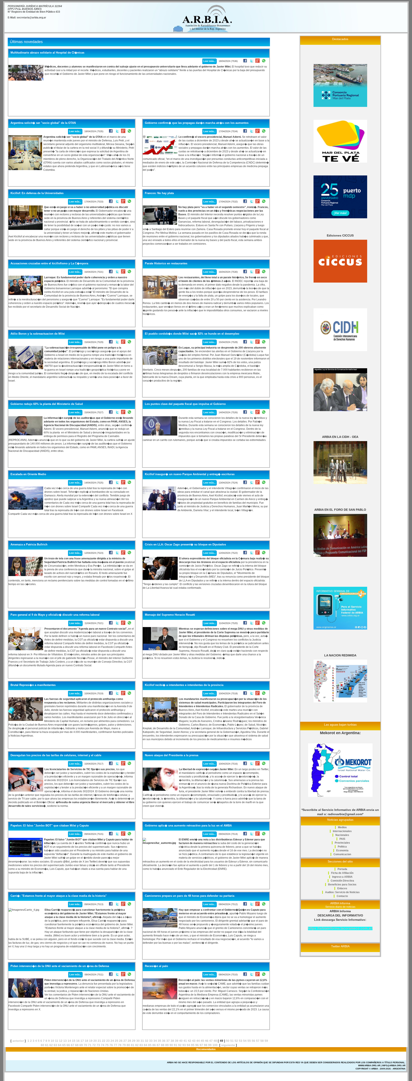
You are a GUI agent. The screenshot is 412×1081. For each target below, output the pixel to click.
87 (158, 1045)
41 (185, 1040)
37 (168, 1040)
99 (210, 1045)
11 (56, 1040)
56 (253, 1040)
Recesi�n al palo (156, 966)
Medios (342, 827)
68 (77, 1045)
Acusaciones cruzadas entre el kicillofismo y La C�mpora (49, 263)
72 (94, 1045)
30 (138, 1040)
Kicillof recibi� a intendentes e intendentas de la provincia (184, 685)
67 (72, 1045)
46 (206, 1040)
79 (124, 1045)
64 (59, 1045)
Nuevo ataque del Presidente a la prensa (171, 755)
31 (142, 1040)
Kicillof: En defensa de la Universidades (37, 193)
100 (215, 1045)
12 (60, 1040)
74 (102, 1045)
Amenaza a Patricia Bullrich (29, 544)
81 (132, 1045)
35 (159, 1040)
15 (73, 1040)
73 (98, 1045)
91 (175, 1045)
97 (201, 1045)
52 (236, 1040)
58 (262, 1040)
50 (227, 1040)
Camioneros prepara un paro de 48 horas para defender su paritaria (189, 895)
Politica (342, 846)
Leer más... (209, 61)
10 (52, 1040)
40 (181, 1040)
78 (119, 1045)
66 (68, 1045)
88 (162, 1045)
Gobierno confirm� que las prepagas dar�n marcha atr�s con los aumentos (196, 122)
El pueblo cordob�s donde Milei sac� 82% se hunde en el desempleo (192, 333)
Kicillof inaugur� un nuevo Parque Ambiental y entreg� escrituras (190, 474)
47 (211, 1040)
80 (128, 1045)
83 (141, 1045)
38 (172, 1040)
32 (146, 1040)
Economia (342, 850)
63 (55, 1045)
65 (64, 1045)
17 (82, 1040)
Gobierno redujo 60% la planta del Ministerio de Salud (47, 404)
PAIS (342, 838)
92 (180, 1045)
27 (125, 1040)
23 (108, 1040)
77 (115, 1045)
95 (192, 1045)
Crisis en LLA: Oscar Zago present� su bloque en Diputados (185, 544)
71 (89, 1045)
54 (245, 1040)
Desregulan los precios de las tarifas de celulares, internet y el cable (56, 755)
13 (65, 1040)
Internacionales (342, 831)
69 (81, 1045)
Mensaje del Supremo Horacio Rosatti (170, 614)
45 (202, 1040)
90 (171, 1045)
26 (121, 1040)
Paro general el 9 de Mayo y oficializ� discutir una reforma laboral (55, 614)
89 (167, 1045)
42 (189, 1040)
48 (215, 1040)
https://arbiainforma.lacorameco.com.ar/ (340, 928)
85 (149, 1045)
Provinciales (342, 842)
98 (205, 1045)
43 (193, 1040)
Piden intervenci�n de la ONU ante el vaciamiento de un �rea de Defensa (60, 966)
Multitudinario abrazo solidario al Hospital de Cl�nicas (47, 52)
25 (116, 1040)
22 (103, 1040)
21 (99, 1040)
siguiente (228, 1045)
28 (129, 1040)
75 (107, 1045)
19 (90, 1040)
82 (137, 1045)
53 (240, 1040)
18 (86, 1040)
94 (188, 1045)
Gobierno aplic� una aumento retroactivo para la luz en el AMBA (188, 825)
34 (155, 1040)
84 (145, 1045)
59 (266, 1040)
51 (232, 1040)
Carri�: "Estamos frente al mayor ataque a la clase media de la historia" (59, 895)
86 (154, 1045)
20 (95, 1040)
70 (85, 1045)
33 (151, 1040)
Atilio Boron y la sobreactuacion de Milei (38, 333)
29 (133, 1040)
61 (46, 1045)
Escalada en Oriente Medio (28, 474)
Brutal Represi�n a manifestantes (33, 685)
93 (184, 1045)
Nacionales (342, 835)
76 (111, 1045)
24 (112, 1040)
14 (69, 1040)
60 (42, 1045)
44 (198, 1040)
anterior (18, 1040)
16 (78, 1040)
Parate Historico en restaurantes (166, 263)
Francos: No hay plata (159, 193)
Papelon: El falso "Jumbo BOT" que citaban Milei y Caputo (50, 825)
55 (249, 1040)
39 (176, 1040)
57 (257, 1040)
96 (197, 1045)
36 (163, 1040)
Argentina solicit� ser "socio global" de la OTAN (43, 122)
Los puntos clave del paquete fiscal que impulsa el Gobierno (185, 404)
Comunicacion (342, 854)
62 (51, 1045)
